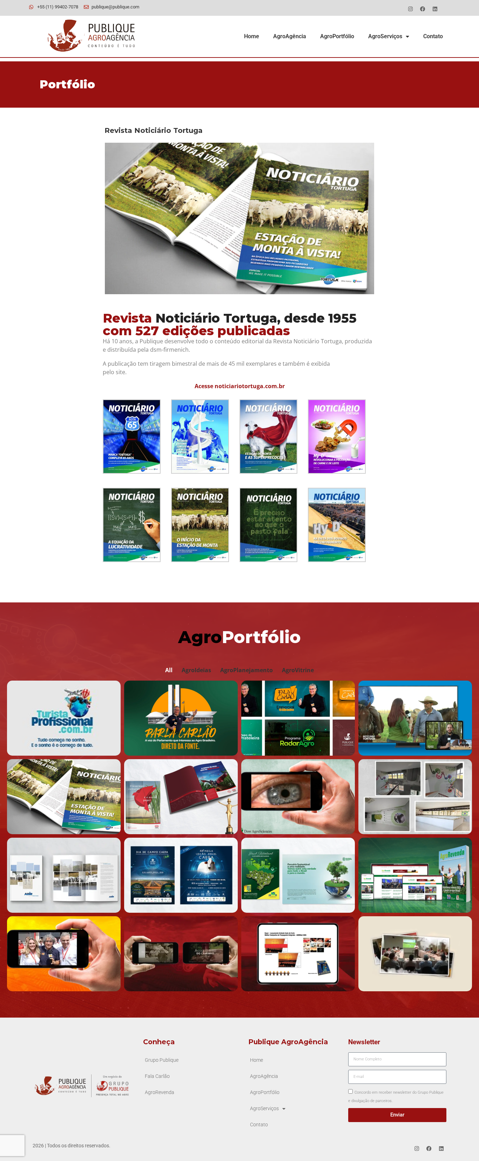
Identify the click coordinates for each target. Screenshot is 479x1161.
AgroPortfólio (337, 36)
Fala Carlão (157, 1076)
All (169, 670)
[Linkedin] (435, 9)
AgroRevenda (159, 1092)
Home (251, 36)
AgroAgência (289, 36)
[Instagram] (410, 9)
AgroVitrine (298, 670)
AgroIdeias (196, 670)
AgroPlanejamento (246, 670)
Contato (433, 36)
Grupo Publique (161, 1060)
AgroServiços (385, 36)
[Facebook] (422, 9)
